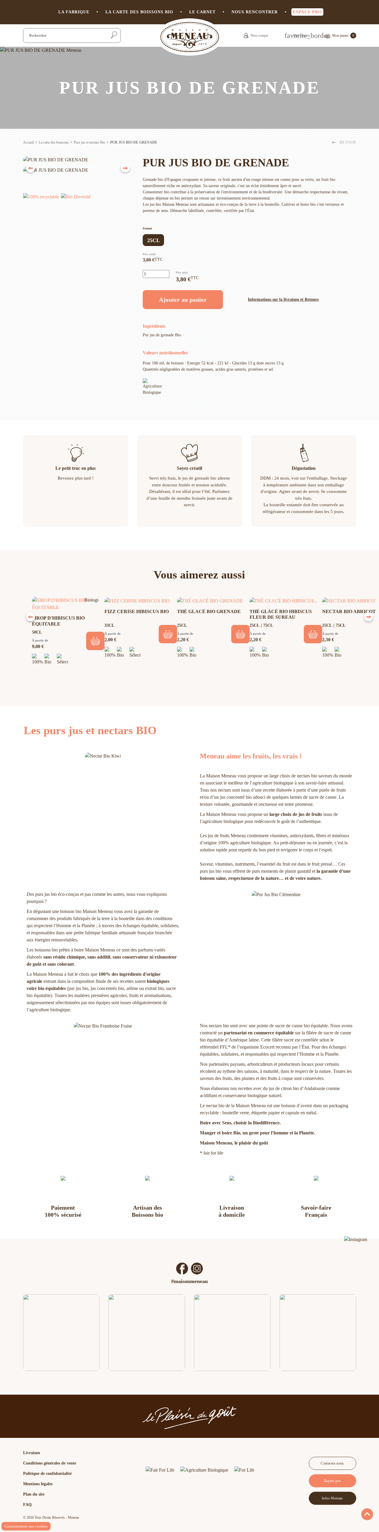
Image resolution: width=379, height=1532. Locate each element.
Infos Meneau (332, 1498)
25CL (153, 240)
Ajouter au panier (183, 299)
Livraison (31, 1453)
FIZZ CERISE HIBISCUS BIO (137, 611)
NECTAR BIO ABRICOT (349, 611)
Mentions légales (37, 1484)
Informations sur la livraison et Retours (283, 299)
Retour (348, 142)
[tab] (41, 199)
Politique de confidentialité (47, 1473)
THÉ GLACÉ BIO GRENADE (209, 611)
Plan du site (33, 1494)
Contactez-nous (332, 1463)
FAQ (27, 1504)
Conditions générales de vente (49, 1463)
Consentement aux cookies (26, 1526)
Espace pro (332, 1481)
